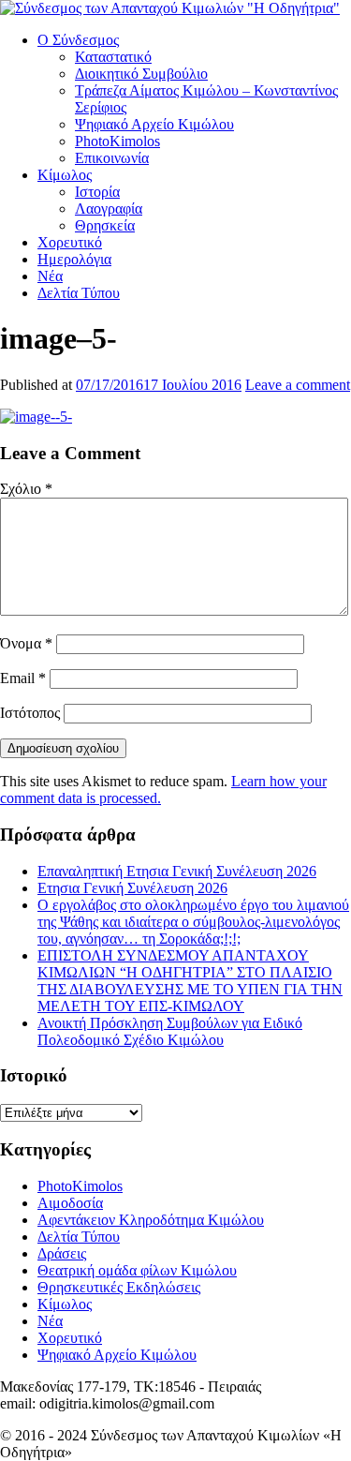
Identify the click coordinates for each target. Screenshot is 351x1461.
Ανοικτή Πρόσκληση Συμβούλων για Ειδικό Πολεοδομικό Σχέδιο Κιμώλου (169, 1031)
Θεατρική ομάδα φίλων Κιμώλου (137, 1270)
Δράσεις (61, 1253)
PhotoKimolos (117, 141)
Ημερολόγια (74, 259)
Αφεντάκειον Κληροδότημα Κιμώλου (150, 1220)
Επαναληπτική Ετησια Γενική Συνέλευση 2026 (176, 871)
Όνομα (26, 643)
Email (23, 678)
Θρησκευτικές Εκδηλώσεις (118, 1287)
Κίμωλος (64, 175)
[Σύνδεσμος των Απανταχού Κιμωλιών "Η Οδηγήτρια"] (170, 8)
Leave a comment (297, 385)
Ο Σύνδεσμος (78, 40)
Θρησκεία (105, 225)
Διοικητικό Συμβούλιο (141, 74)
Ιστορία (97, 192)
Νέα (50, 276)
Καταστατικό (113, 57)
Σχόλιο (26, 489)
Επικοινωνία (112, 158)
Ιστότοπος (30, 713)
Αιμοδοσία (70, 1203)
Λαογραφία (108, 208)
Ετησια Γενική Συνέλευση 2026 (132, 888)
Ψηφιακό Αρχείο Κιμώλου (154, 124)
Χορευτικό (69, 242)
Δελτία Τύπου (78, 293)
